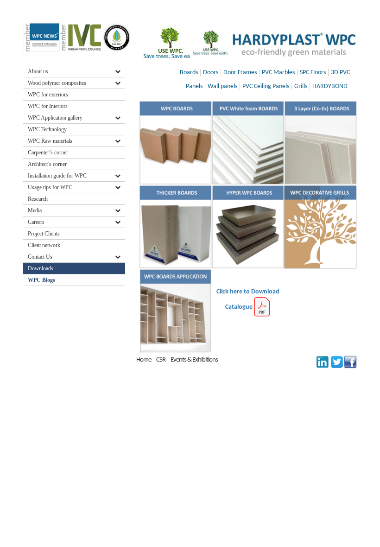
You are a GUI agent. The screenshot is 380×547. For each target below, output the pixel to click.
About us (38, 71)
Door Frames (240, 72)
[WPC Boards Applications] (175, 310)
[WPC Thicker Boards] (175, 227)
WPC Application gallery (55, 117)
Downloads (41, 268)
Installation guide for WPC (57, 175)
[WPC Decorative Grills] (320, 227)
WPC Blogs (41, 280)
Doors (210, 72)
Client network (44, 245)
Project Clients (44, 233)
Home (143, 359)
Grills (300, 86)
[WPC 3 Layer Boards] (320, 143)
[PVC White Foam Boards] (248, 143)
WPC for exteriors (48, 94)
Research (38, 199)
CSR (160, 359)
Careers (36, 222)
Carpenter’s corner (48, 152)
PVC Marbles (278, 72)
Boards (189, 72)
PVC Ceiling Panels (265, 86)
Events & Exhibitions (194, 359)
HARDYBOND (330, 86)
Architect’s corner (47, 164)
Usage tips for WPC (50, 187)
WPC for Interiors (48, 106)
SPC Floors (313, 72)
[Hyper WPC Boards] (248, 227)
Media (35, 210)
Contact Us (40, 257)
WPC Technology (47, 129)
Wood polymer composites (57, 83)
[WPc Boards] (175, 143)
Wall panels (222, 86)
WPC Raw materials (50, 141)
